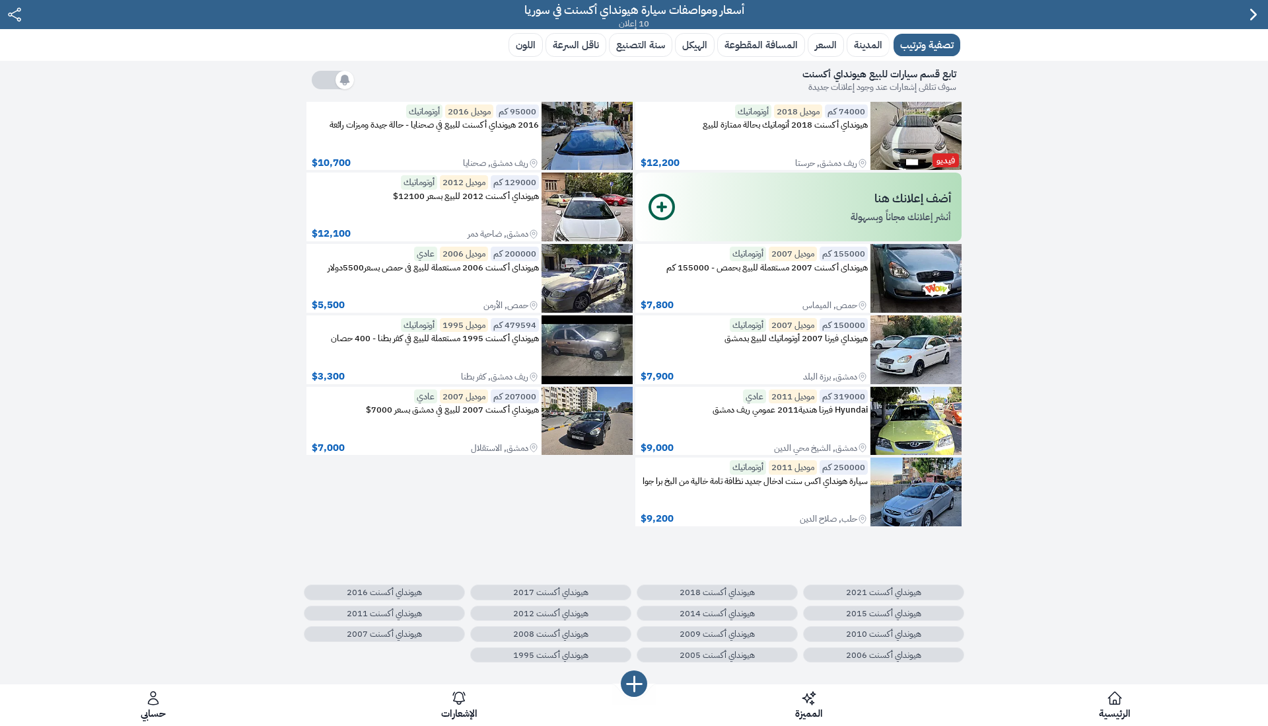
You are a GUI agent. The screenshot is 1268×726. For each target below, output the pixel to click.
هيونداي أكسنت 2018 (717, 592)
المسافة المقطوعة (761, 44)
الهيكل (694, 44)
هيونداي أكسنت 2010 (883, 633)
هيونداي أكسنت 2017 (550, 592)
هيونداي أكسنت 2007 (384, 633)
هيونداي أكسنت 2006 (883, 655)
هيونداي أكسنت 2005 (717, 655)
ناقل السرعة (576, 44)
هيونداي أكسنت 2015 (883, 613)
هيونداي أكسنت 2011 (384, 613)
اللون (526, 44)
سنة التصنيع (640, 44)
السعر (826, 44)
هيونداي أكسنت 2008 (550, 633)
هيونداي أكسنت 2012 (550, 613)
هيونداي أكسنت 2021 (883, 592)
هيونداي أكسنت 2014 (717, 613)
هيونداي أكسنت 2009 (717, 633)
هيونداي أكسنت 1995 (550, 655)
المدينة (868, 44)
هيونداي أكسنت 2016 (384, 592)
